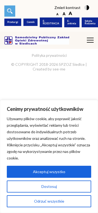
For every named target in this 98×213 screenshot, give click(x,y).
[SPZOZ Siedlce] (36, 39)
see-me (59, 69)
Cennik (31, 21)
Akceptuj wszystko (49, 171)
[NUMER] (9, 11)
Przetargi (12, 21)
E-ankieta (71, 22)
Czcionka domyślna (57, 14)
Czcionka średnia (64, 14)
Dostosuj (49, 186)
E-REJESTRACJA (51, 22)
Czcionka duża (70, 14)
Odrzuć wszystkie (49, 201)
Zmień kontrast (67, 7)
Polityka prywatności (49, 55)
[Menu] (90, 40)
